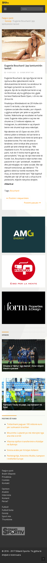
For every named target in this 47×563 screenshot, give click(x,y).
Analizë (5, 492)
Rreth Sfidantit (8, 473)
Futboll (5, 507)
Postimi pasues (31, 202)
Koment (5, 498)
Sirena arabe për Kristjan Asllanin (22, 450)
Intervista (6, 495)
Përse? (5, 501)
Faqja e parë (7, 18)
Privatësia (6, 477)
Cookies (5, 480)
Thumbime (7, 519)
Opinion (5, 488)
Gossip (8, 21)
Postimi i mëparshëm (18, 198)
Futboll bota (7, 510)
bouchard (14, 190)
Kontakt (5, 483)
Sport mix (30, 72)
